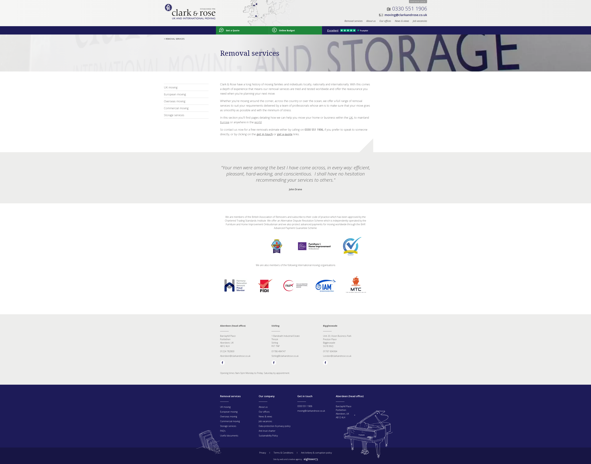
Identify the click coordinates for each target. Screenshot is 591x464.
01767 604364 (330, 351)
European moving (175, 94)
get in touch (265, 134)
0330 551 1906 (409, 8)
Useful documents (229, 435)
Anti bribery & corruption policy (316, 452)
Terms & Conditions (283, 452)
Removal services (353, 21)
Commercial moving (176, 108)
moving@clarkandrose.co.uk (405, 15)
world (258, 122)
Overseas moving (174, 101)
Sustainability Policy (268, 435)
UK (351, 117)
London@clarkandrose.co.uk (337, 355)
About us (371, 21)
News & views (402, 21)
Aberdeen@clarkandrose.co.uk (235, 355)
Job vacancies (420, 21)
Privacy (262, 452)
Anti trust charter (267, 430)
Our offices (385, 21)
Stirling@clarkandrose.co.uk (285, 355)
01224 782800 (227, 351)
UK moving (170, 87)
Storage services (174, 115)
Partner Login (418, 2)
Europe (224, 122)
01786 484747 (278, 351)
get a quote (284, 134)
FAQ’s (222, 430)
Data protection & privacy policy (274, 426)
